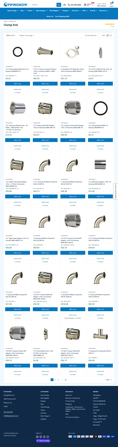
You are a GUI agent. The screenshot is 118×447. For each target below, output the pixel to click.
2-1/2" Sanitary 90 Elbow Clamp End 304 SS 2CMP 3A (100, 239)
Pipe (22, 11)
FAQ (66, 414)
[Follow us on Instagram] (44, 436)
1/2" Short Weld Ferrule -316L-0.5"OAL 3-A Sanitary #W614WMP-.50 (43, 353)
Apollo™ (96, 398)
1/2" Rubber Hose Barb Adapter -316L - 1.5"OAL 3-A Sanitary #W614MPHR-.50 (16, 184)
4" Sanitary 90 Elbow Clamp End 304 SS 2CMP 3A (99, 296)
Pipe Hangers (41, 11)
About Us (50, 16)
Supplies (43, 419)
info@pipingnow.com (11, 416)
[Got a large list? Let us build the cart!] (92, 5)
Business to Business (72, 398)
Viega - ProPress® (99, 419)
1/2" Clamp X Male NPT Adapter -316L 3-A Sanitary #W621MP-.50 (44, 126)
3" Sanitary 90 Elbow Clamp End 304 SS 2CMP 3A (43, 239)
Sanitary (43, 413)
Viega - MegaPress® (100, 416)
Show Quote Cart (116, 191)
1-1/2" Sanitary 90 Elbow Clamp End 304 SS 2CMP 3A (45, 183)
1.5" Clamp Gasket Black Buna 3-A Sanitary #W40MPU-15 (17, 70)
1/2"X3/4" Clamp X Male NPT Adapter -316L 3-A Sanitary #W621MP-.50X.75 (70, 353)
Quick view (17, 89)
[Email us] (64, 5)
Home (5, 21)
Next (107, 380)
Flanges (65, 11)
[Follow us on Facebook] (37, 436)
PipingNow (9, 66)
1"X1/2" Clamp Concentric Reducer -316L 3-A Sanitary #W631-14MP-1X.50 (45, 71)
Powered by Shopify (10, 435)
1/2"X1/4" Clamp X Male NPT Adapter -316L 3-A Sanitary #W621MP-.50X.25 (42, 297)
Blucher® (96, 425)
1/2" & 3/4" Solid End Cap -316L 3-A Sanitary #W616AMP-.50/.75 (100, 70)
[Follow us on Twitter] (40, 436)
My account (101, 6)
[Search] (59, 5)
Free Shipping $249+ (62, 16)
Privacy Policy (70, 401)
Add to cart (17, 84)
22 (65, 380)
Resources (103, 11)
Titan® (95, 407)
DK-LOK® (96, 410)
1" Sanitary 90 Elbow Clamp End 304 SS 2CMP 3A (16, 296)
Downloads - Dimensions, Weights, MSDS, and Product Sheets (75, 409)
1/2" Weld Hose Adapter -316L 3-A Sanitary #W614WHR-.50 (99, 183)
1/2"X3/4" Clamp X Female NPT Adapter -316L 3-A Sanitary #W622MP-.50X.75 (16, 353)
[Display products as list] (110, 35)
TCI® (94, 413)
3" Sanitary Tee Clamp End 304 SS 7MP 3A (99, 352)
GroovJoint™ (97, 422)
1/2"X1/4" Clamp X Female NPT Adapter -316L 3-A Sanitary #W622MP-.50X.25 (71, 240)
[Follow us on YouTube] (47, 436)
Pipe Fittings (12, 11)
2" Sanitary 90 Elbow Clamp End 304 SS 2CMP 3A (71, 183)
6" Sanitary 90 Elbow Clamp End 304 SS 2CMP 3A (71, 296)
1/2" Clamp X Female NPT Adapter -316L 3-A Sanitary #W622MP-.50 (72, 126)
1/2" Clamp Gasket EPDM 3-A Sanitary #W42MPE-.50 (98, 126)
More (84, 11)
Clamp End (12, 21)
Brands (92, 11)
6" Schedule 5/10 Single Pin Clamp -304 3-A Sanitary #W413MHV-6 (72, 70)
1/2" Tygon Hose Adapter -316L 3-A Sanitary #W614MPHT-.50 (17, 239)
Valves (29, 11)
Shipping (68, 404)
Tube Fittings (45, 407)
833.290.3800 (8, 412)
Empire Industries (99, 404)
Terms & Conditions (72, 417)
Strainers (75, 11)
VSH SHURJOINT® (99, 401)
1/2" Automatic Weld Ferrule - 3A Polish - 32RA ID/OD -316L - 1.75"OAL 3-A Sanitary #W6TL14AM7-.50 (17, 128)
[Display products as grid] (107, 35)
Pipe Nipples (54, 11)
